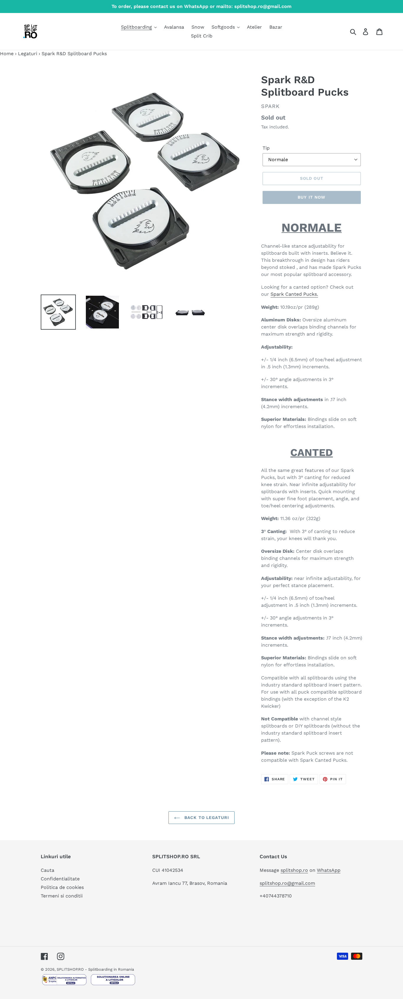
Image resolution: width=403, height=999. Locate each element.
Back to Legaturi (206, 817)
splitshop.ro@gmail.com (287, 883)
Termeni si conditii (62, 896)
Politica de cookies (62, 887)
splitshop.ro (294, 870)
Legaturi (27, 53)
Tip (266, 148)
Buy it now (311, 197)
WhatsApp (328, 870)
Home (7, 53)
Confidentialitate (60, 879)
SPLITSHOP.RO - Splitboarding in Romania (95, 969)
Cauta (47, 870)
